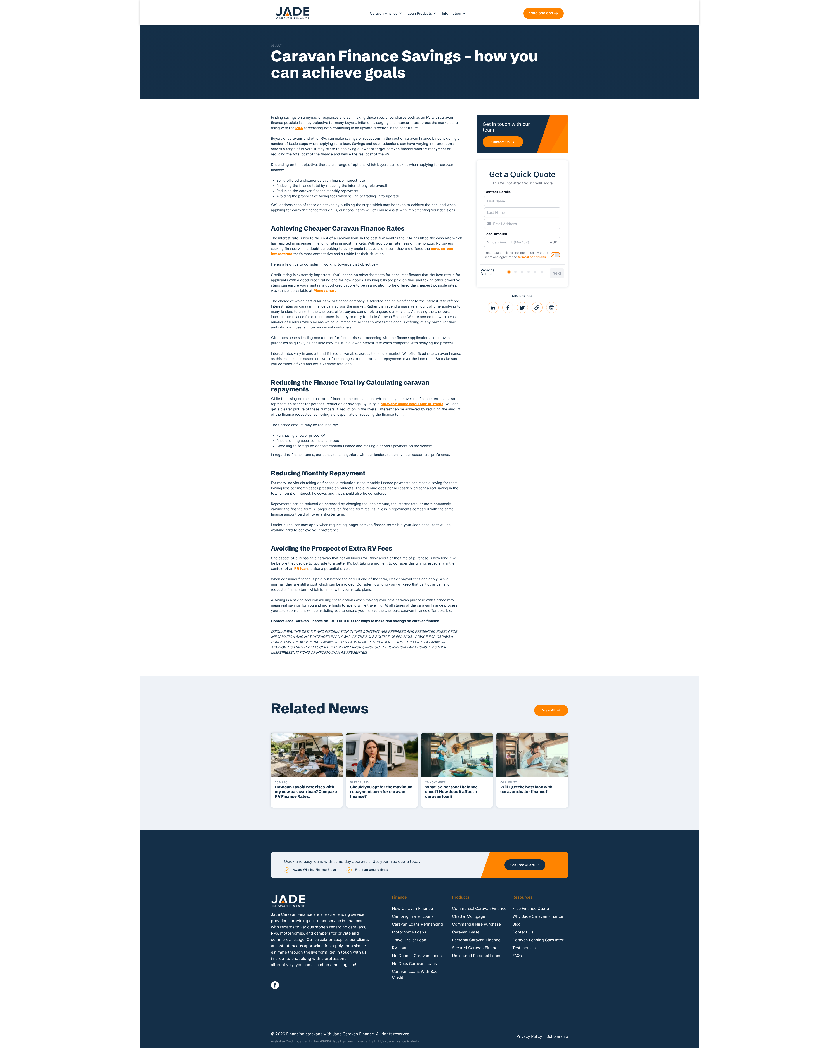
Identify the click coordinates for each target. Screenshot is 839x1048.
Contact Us (522, 932)
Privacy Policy (529, 1036)
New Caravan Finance (412, 908)
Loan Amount (495, 234)
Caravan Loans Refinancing (417, 924)
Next (556, 273)
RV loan (301, 568)
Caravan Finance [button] (383, 13)
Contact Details (497, 192)
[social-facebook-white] (275, 985)
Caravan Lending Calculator (538, 940)
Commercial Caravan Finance (479, 908)
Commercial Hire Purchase (476, 924)
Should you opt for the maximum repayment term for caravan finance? (381, 792)
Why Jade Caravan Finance (537, 916)
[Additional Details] (535, 272)
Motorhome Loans (409, 932)
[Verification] (515, 272)
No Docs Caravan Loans (414, 963)
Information (451, 13)
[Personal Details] (509, 272)
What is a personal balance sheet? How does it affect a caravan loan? (451, 792)
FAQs (517, 955)
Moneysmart (325, 290)
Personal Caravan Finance (476, 940)
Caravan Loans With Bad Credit (415, 974)
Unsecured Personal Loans (476, 955)
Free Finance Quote (530, 908)
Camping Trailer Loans (412, 916)
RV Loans (400, 947)
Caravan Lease (465, 932)
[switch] (555, 254)
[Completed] (542, 272)
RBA (299, 128)
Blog (516, 924)
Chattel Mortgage (468, 916)
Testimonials (524, 947)
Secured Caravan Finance (475, 947)
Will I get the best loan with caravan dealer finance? (526, 789)
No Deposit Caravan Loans (417, 955)
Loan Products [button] (420, 13)
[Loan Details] (522, 272)
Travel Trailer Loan (409, 940)
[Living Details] (528, 272)
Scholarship (557, 1036)
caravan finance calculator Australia (412, 404)
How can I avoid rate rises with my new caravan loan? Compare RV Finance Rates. (306, 792)
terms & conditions (532, 257)
